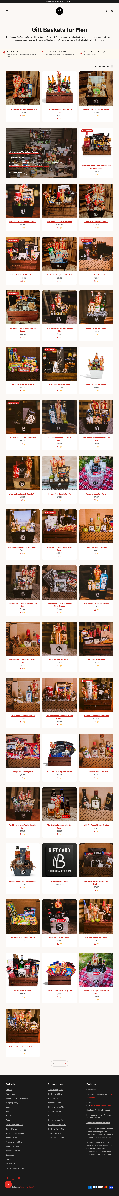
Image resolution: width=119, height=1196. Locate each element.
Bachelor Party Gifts (56, 1129)
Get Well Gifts (53, 1098)
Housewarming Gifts (56, 1107)
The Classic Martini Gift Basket (96, 603)
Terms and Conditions (14, 1142)
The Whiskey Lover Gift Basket (59, 221)
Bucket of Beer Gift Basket (96, 494)
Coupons (9, 1159)
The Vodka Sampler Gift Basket (59, 275)
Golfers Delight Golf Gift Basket (22, 275)
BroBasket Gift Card (59, 881)
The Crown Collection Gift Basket (22, 221)
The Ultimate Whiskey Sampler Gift (22, 109)
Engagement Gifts (55, 1120)
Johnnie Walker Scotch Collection (23, 881)
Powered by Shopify (27, 1187)
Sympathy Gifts (54, 1102)
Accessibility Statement (15, 1133)
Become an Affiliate (13, 1151)
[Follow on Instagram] (19, 1178)
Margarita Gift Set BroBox (96, 547)
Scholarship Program (14, 1124)
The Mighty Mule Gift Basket (96, 937)
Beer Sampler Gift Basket (96, 384)
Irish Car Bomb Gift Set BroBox (96, 825)
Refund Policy (11, 1129)
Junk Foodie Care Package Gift (59, 991)
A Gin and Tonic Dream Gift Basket (22, 1047)
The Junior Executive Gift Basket (22, 437)
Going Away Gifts (55, 1116)
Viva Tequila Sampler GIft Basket (96, 109)
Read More (99, 40)
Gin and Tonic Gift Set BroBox (23, 715)
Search (8, 1116)
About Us (9, 1107)
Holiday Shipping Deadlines (17, 1098)
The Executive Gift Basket (59, 384)
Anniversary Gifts (55, 1111)
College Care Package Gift (22, 771)
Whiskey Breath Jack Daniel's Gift (22, 494)
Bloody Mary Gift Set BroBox (96, 771)
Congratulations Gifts (57, 1124)
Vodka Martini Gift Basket (96, 328)
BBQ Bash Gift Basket (96, 659)
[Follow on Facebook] (7, 1178)
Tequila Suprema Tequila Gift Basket (22, 547)
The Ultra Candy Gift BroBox (22, 384)
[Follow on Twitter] (13, 1178)
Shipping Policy (12, 1102)
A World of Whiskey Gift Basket (96, 715)
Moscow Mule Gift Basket (59, 659)
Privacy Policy (11, 1137)
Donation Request (13, 1146)
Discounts (10, 1155)
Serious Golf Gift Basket (22, 991)
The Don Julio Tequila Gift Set (59, 494)
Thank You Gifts (54, 1133)
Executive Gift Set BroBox (96, 275)
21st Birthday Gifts (55, 1089)
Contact (9, 1089)
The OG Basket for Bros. (15, 1168)
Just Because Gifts (56, 1137)
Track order (10, 1094)
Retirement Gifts (55, 1094)
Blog (7, 1111)
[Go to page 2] (65, 1063)
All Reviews (10, 1164)
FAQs (8, 1120)
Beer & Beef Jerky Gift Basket (59, 771)
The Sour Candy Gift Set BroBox (23, 937)
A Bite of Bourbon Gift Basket (96, 221)
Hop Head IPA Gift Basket (59, 937)
